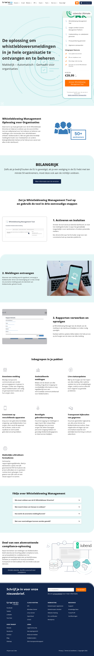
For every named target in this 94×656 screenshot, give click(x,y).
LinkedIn (9, 614)
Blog (8, 638)
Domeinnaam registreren (55, 606)
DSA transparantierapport (35, 641)
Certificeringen (72, 616)
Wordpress (51, 619)
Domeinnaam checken (54, 609)
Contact (9, 634)
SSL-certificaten (52, 616)
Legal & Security (32, 628)
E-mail (23, 3)
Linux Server (31, 613)
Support (70, 606)
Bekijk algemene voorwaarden (77, 95)
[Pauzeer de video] (2, 103)
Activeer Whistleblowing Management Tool (77, 83)
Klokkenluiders (31, 638)
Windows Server (32, 609)
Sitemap (9, 641)
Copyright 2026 (82, 651)
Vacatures (10, 631)
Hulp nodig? (62, 3)
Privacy (61, 651)
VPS (28, 606)
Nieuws (9, 628)
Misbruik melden (32, 634)
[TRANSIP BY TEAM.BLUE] (12, 604)
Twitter (9, 611)
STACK (29, 619)
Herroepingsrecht (32, 631)
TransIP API (71, 613)
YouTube (9, 618)
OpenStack (30, 616)
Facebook (9, 608)
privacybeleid (57, 594)
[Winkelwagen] (77, 2)
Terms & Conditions (71, 651)
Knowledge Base (73, 609)
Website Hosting (53, 613)
